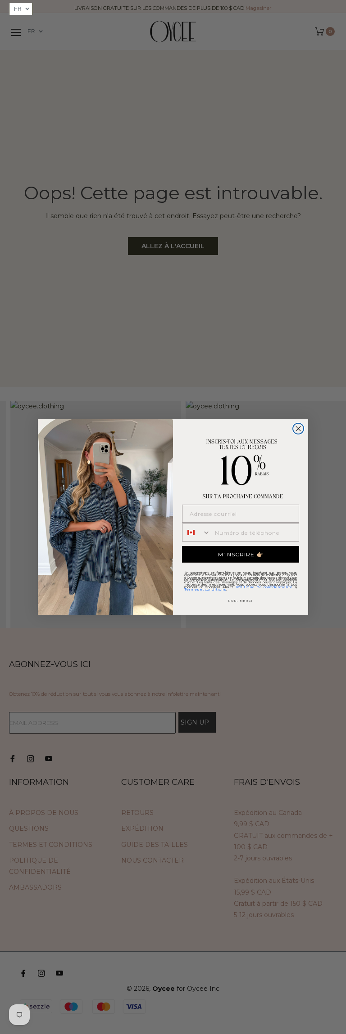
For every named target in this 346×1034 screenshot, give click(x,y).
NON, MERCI (240, 601)
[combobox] (196, 532)
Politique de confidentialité (264, 587)
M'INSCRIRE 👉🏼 (241, 554)
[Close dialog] (298, 428)
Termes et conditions (205, 589)
